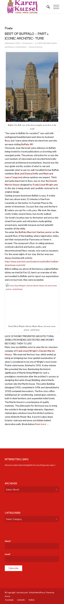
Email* (8, 554)
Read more (40, 424)
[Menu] (54, 7)
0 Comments (28, 43)
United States (20, 47)
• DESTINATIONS (44, 43)
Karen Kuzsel (36, 47)
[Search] (46, 7)
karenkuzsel (22, 592)
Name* (8, 541)
